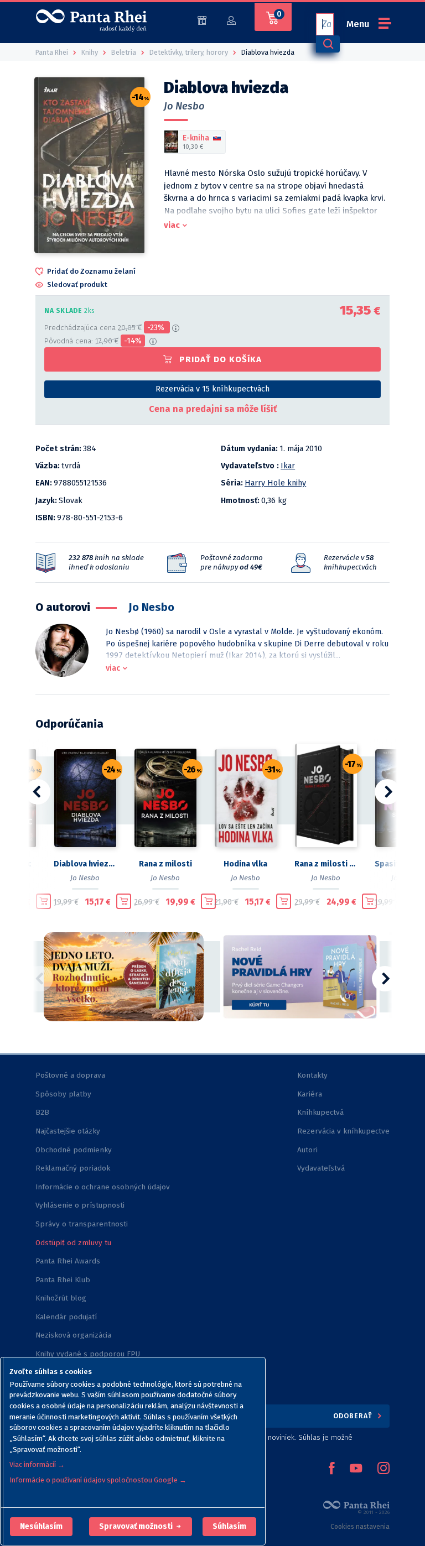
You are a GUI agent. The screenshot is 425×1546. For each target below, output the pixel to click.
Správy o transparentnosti (82, 1224)
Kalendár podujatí (66, 1317)
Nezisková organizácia (73, 1335)
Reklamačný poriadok (72, 1168)
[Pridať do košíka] (43, 901)
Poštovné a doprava (70, 1075)
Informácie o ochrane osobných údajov (102, 1187)
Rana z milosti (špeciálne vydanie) (325, 864)
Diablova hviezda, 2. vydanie (85, 864)
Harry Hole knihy (275, 483)
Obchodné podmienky (73, 1150)
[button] (41, 1526)
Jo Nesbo (184, 106)
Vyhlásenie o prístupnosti (80, 1205)
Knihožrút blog (60, 1298)
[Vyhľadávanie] (327, 44)
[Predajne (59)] (202, 19)
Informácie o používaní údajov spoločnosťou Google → (97, 1480)
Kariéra (309, 1094)
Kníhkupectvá (320, 1112)
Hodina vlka (245, 864)
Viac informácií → (37, 1464)
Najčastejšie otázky (67, 1131)
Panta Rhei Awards (67, 1261)
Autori (307, 1150)
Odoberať (354, 1416)
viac (172, 225)
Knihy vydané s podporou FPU (87, 1354)
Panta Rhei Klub (62, 1279)
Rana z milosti (165, 864)
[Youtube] (356, 1469)
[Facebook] (331, 1469)
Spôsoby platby (63, 1094)
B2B (42, 1112)
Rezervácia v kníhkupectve (343, 1131)
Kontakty (312, 1075)
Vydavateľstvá (321, 1168)
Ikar (288, 466)
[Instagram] (383, 1469)
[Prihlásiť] (231, 19)
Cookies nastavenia (360, 1527)
